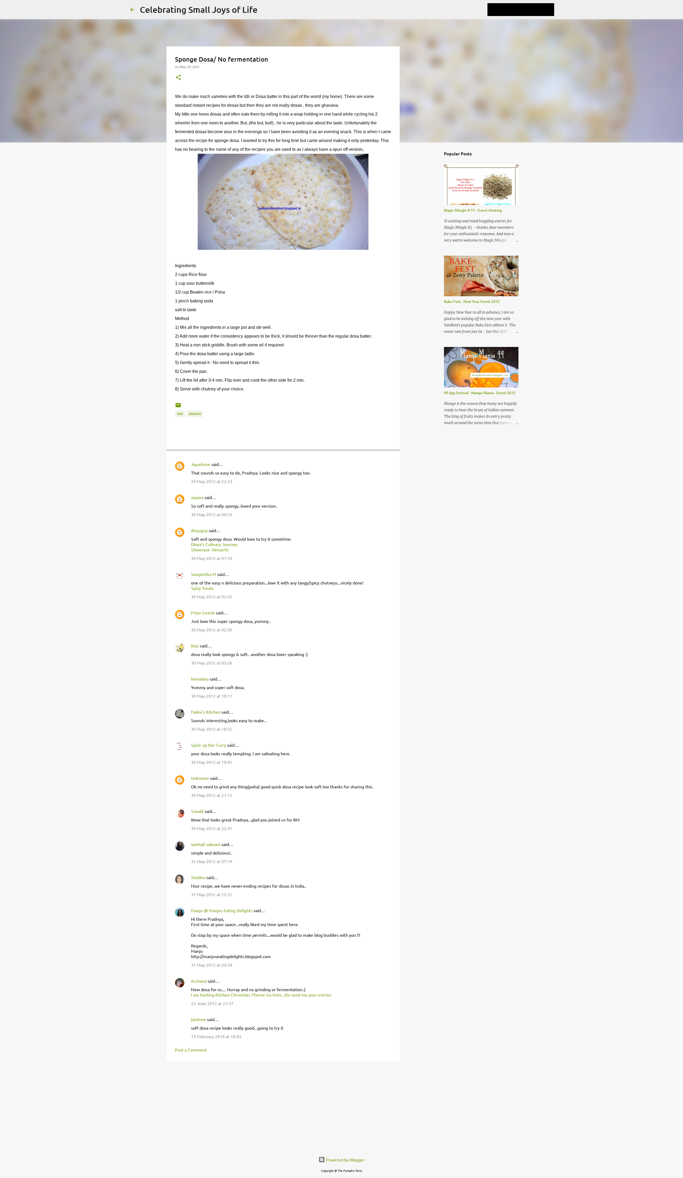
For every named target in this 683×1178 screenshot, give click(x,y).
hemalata (200, 678)
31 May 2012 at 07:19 (211, 861)
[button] (178, 77)
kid (180, 414)
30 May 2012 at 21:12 (211, 795)
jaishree (198, 1019)
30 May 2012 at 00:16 (211, 514)
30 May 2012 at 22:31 (211, 828)
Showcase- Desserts (210, 549)
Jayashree (200, 464)
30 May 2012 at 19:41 (211, 762)
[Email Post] (178, 407)
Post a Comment (191, 1049)
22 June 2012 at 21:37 (212, 1003)
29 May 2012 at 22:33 (211, 481)
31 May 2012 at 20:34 (211, 964)
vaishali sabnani (205, 844)
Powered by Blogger (345, 1159)
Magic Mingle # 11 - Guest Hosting (473, 210)
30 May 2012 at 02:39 (211, 629)
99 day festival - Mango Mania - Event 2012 (479, 392)
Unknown (200, 778)
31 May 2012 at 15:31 (211, 894)
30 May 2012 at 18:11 (211, 695)
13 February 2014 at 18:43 (216, 1036)
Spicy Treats (202, 588)
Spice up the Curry (208, 745)
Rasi (195, 645)
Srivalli (197, 811)
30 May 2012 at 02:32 (211, 596)
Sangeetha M (203, 574)
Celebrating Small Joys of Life (198, 9)
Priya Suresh (203, 612)
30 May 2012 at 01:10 (211, 558)
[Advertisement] (283, 1106)
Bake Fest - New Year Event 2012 (472, 301)
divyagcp (199, 530)
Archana (199, 980)
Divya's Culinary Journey (214, 544)
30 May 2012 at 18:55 (211, 729)
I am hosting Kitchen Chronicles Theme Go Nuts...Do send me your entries (261, 994)
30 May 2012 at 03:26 (211, 662)
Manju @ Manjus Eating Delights (221, 910)
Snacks (195, 414)
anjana (197, 497)
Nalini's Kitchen (205, 711)
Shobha (198, 877)
